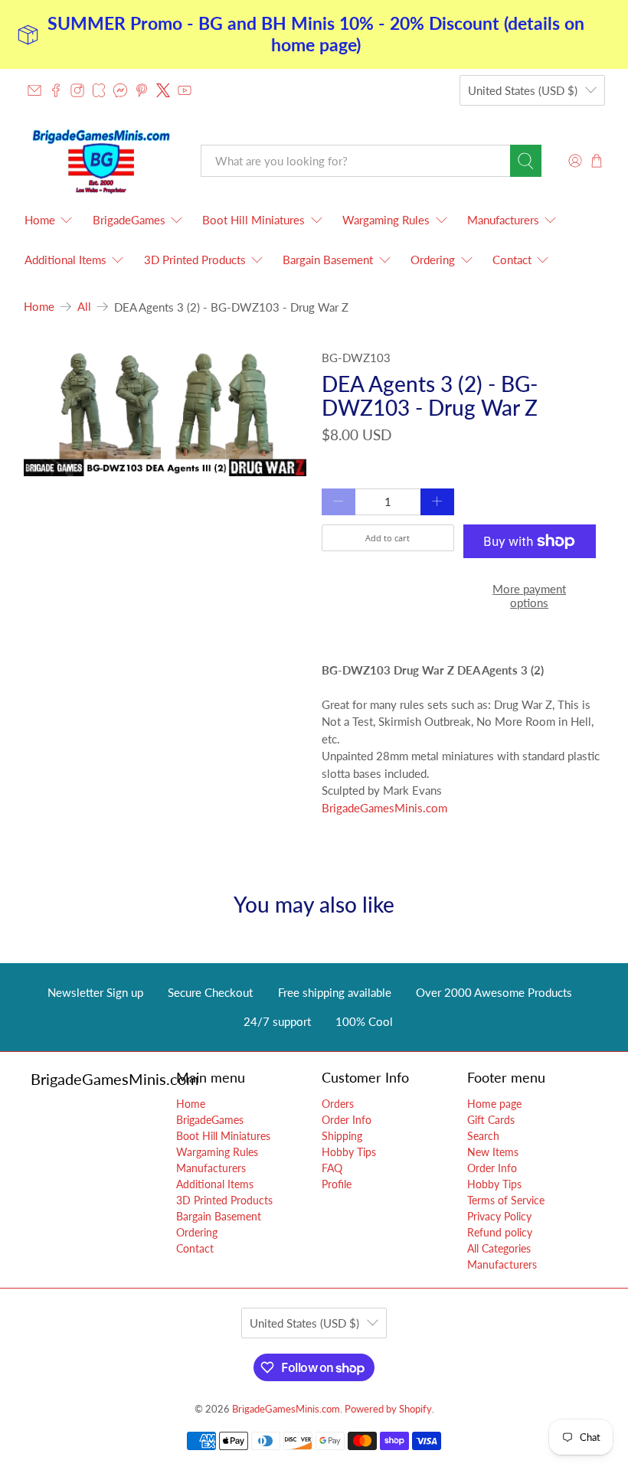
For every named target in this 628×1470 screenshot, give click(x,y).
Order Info (346, 1119)
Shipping (342, 1135)
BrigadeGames (129, 220)
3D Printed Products (195, 259)
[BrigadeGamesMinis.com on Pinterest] (142, 90)
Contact (512, 259)
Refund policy (499, 1232)
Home (40, 220)
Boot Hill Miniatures (253, 220)
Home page (494, 1103)
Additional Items (65, 259)
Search (483, 1135)
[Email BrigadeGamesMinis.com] (34, 90)
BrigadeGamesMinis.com (384, 808)
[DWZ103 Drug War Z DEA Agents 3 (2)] (165, 413)
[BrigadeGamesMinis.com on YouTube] (184, 90)
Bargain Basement (328, 259)
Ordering (432, 259)
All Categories (499, 1248)
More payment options (529, 595)
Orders (338, 1103)
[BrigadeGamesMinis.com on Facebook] (56, 90)
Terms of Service (506, 1200)
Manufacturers (503, 220)
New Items (492, 1151)
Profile (337, 1184)
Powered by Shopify (388, 1409)
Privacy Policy (499, 1216)
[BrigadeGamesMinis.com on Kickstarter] (99, 90)
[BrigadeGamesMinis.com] (101, 161)
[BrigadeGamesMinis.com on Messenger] (120, 90)
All (84, 306)
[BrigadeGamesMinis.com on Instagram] (77, 90)
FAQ (332, 1167)
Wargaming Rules (386, 220)
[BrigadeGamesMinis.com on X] (163, 90)
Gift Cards (491, 1119)
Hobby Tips (349, 1151)
